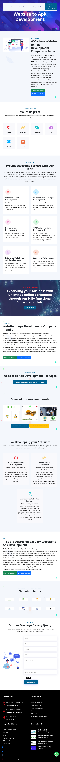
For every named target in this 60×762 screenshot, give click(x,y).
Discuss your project (20, 426)
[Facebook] (9, 719)
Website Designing (36, 702)
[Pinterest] (13, 719)
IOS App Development (37, 714)
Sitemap (43, 759)
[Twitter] (7, 719)
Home (7, 7)
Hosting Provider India (45, 735)
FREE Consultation (38, 94)
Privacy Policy (7, 732)
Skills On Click (42, 730)
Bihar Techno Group (44, 747)
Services (13, 7)
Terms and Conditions (9, 730)
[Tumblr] (11, 719)
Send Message (31, 682)
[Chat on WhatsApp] (56, 754)
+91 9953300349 (51, 8)
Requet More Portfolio (39, 426)
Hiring (4, 735)
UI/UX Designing (36, 705)
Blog (34, 7)
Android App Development (39, 716)
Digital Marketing (24, 7)
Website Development (37, 708)
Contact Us (30, 308)
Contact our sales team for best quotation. (30, 382)
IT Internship (6, 741)
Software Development (38, 711)
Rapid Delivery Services (45, 741)
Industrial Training (8, 738)
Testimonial (6, 744)
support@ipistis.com (14, 712)
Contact (40, 7)
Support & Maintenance (43, 258)
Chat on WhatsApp (38, 90)
